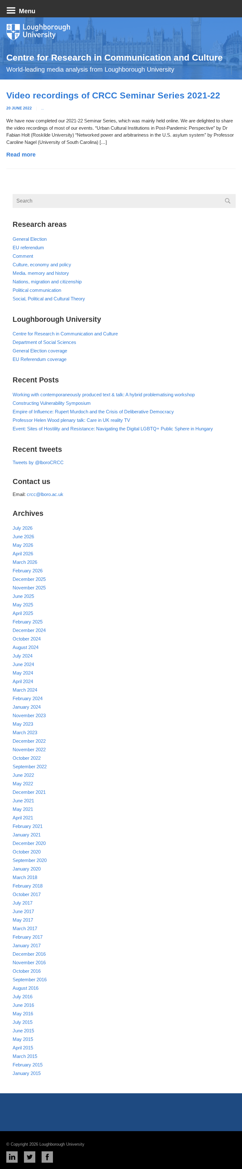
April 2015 (23, 1047)
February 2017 (28, 937)
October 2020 (27, 851)
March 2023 (25, 732)
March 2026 (25, 562)
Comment (23, 256)
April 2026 (23, 553)
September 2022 (30, 766)
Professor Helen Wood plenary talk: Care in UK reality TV (71, 420)
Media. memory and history (41, 273)
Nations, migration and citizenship (47, 281)
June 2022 (23, 775)
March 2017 (25, 928)
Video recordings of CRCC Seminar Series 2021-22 (113, 95)
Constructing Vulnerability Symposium (52, 403)
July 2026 (22, 528)
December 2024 (29, 630)
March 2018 (25, 877)
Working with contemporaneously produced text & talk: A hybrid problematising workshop (104, 394)
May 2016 (23, 1013)
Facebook (47, 1157)
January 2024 (27, 707)
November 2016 (29, 962)
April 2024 (23, 681)
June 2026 (23, 536)
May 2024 (23, 673)
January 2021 (27, 834)
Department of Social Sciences (44, 342)
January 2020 (27, 868)
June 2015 (23, 1030)
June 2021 (23, 800)
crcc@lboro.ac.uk (45, 494)
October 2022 (27, 758)
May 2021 (23, 809)
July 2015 (22, 1022)
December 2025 (29, 579)
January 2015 (27, 1073)
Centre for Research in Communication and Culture (114, 57)
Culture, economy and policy (42, 264)
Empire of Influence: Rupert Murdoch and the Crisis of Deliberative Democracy (93, 411)
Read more (21, 154)
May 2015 (23, 1039)
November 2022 (29, 749)
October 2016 (27, 971)
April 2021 (23, 817)
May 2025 (23, 604)
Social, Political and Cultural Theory (49, 298)
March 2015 (25, 1056)
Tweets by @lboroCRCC (38, 462)
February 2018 (28, 886)
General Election (30, 239)
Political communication (37, 290)
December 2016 (29, 954)
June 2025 (23, 596)
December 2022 (29, 741)
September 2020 (30, 860)
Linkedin (12, 1157)
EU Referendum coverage (39, 359)
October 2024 (27, 638)
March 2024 (25, 690)
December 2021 (29, 792)
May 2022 (23, 783)
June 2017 (23, 911)
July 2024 (22, 655)
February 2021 (28, 826)
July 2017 (22, 903)
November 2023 (29, 715)
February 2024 (28, 698)
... (42, 108)
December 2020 (29, 843)
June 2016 (23, 1005)
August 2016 (25, 988)
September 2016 (30, 979)
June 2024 (23, 664)
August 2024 (25, 647)
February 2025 (28, 621)
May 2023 (23, 724)
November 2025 (29, 587)
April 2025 (23, 613)
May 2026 (23, 545)
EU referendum (28, 247)
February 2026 (28, 570)
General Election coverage (40, 350)
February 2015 (28, 1064)
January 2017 (27, 945)
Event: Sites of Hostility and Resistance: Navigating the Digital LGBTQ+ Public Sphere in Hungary (113, 428)
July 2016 (22, 996)
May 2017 (23, 920)
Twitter (29, 1157)
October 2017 (27, 894)
